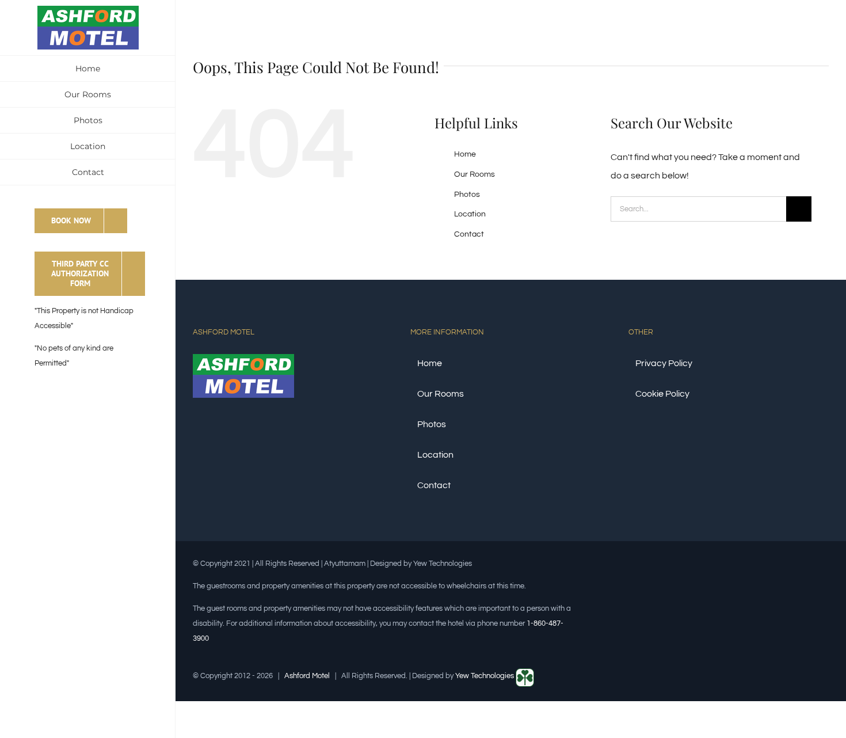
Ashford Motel (307, 676)
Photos (467, 195)
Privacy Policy (663, 363)
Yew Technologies (485, 676)
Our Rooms (474, 174)
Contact (469, 234)
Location (470, 214)
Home (465, 154)
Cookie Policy (662, 393)
